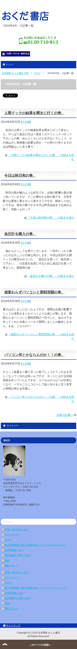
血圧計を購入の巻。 (20, 234)
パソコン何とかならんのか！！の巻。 (34, 355)
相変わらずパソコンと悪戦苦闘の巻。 (34, 292)
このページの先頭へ (40, 644)
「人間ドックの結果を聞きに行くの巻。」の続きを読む (41, 157)
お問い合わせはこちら (16, 529)
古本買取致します (14, 550)
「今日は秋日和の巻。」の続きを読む (50, 217)
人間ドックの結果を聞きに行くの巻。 (34, 113)
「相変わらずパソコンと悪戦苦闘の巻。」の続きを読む (41, 336)
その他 (26, 121)
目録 (7, 560)
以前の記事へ (65, 415)
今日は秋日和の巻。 (20, 175)
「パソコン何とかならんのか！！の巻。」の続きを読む (41, 399)
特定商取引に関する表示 (18, 555)
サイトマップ (12, 534)
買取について (12, 565)
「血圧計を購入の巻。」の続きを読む (50, 276)
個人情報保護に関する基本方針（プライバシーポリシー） (35, 545)
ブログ (8, 539)
